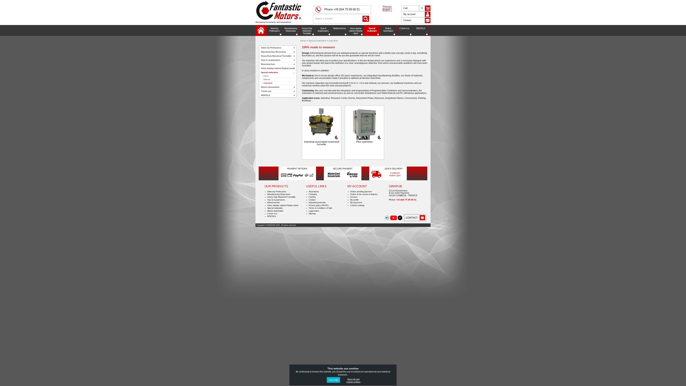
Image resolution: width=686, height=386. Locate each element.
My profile (354, 200)
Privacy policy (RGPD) (319, 205)
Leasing (312, 197)
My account (409, 14)
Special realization (372, 29)
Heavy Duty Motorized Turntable (307, 31)
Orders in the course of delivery (364, 194)
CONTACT (412, 217)
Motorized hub (339, 28)
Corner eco (404, 28)
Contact (407, 20)
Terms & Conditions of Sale (320, 208)
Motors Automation (388, 29)
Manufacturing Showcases (290, 29)
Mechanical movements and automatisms (273, 22)
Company (313, 194)
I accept (333, 379)
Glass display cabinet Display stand (355, 31)
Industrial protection (317, 202)
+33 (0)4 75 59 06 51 (347, 9)
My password (356, 202)
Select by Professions (274, 29)
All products (314, 191)
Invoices (353, 197)
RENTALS (420, 28)
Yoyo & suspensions (323, 29)
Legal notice (314, 211)
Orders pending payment (361, 191)
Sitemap (312, 213)
